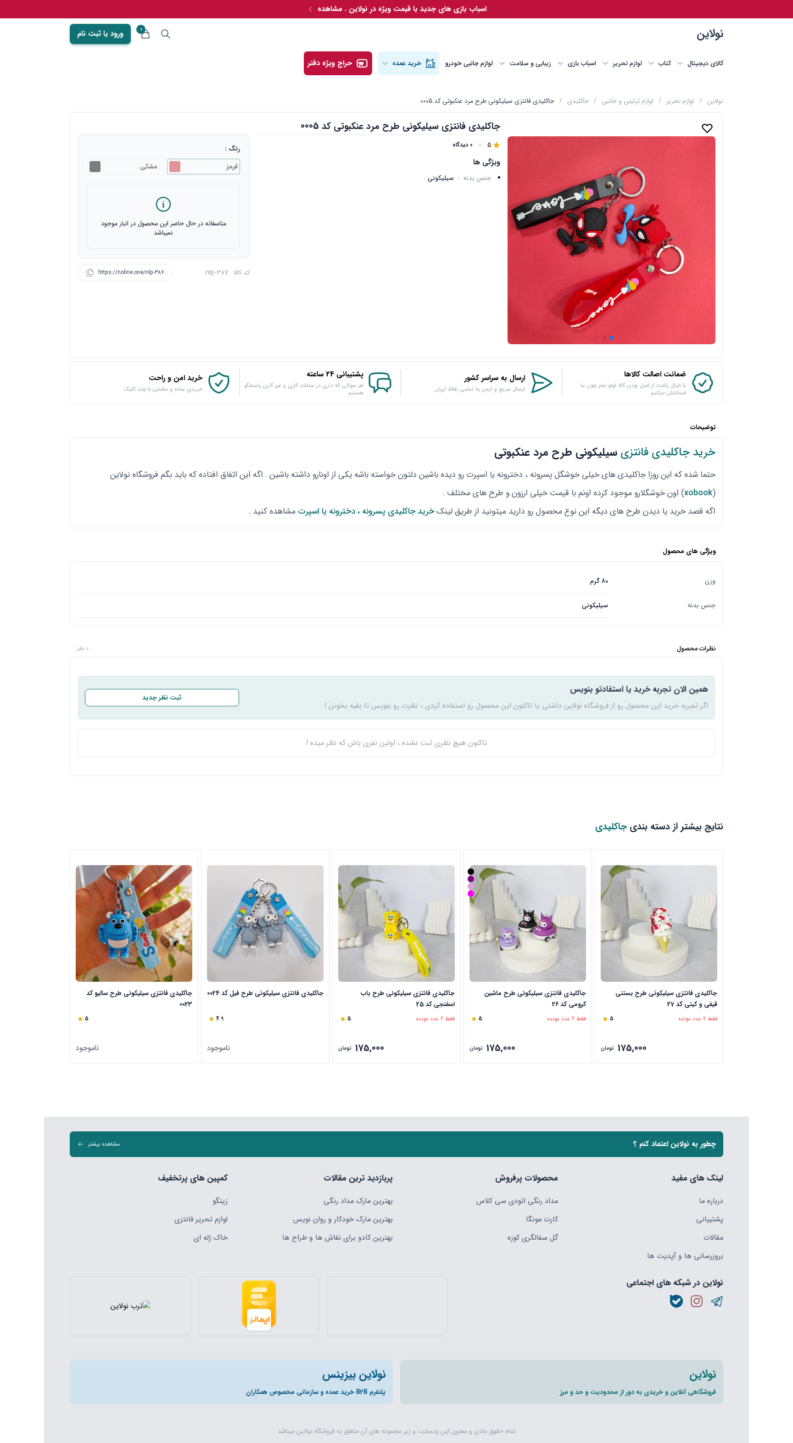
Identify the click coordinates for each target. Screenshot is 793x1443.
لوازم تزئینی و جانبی (627, 101)
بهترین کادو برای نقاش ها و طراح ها (337, 1237)
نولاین (710, 34)
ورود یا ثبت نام (100, 33)
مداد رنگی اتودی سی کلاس (517, 1201)
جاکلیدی (578, 101)
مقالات (713, 1237)
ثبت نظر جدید (162, 698)
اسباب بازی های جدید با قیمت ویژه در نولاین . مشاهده (402, 9)
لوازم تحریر (680, 101)
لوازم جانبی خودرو (469, 63)
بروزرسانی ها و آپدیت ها (685, 1256)
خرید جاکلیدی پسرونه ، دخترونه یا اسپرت (366, 511)
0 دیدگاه (462, 145)
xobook (698, 493)
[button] (612, 338)
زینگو (220, 1201)
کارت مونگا (542, 1219)
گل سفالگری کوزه (533, 1237)
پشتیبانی (709, 1219)
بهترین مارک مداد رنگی (358, 1201)
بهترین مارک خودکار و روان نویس (343, 1219)
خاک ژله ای (211, 1237)
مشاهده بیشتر (104, 1144)
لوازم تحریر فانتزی (201, 1219)
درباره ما (711, 1201)
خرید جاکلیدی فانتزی (667, 452)
